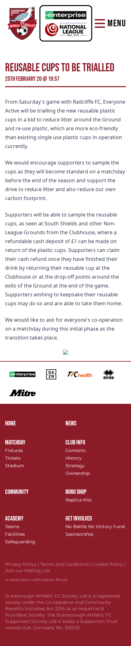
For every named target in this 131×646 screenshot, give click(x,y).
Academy (14, 518)
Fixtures (14, 450)
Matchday (15, 442)
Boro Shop (76, 492)
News (71, 423)
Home (10, 423)
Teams (12, 526)
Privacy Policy (22, 564)
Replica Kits (79, 500)
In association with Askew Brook (36, 579)
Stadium (14, 465)
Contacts (76, 450)
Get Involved (79, 518)
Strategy (75, 465)
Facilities (15, 534)
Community (17, 492)
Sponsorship (79, 534)
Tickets (13, 458)
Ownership (78, 473)
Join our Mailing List (27, 570)
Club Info (75, 442)
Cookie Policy (109, 564)
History (74, 458)
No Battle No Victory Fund (95, 526)
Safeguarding (20, 542)
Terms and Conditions (66, 564)
